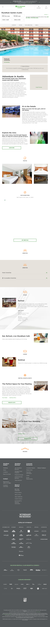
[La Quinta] (21, 531)
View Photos (40, 179)
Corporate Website (30, 468)
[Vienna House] (28, 543)
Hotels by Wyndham (25, 522)
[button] (10, 2)
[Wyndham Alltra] (28, 547)
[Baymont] (21, 547)
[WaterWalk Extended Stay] (6, 535)
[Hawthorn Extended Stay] (6, 531)
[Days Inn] (13, 531)
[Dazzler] (28, 539)
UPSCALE (36, 527)
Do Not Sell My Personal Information (18, 502)
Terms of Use (18, 494)
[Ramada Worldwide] (21, 551)
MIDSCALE (21, 527)
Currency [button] (45, 14)
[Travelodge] (13, 547)
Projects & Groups (19, 474)
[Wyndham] (36, 531)
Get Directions (25, 240)
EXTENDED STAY (6, 527)
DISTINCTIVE (44, 527)
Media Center (29, 470)
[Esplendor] (28, 535)
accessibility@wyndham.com (7, 614)
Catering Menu (12, 397)
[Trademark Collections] (36, 535)
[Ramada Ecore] (21, 555)
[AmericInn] (21, 543)
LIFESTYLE (29, 527)
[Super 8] (13, 535)
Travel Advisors (18, 480)
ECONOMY (13, 527)
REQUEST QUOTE (11, 402)
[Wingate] (21, 535)
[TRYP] (28, 531)
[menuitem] (3, 6)
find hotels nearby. (34, 17)
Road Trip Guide (7, 474)
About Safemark (18, 496)
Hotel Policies (39, 87)
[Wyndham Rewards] (25, 515)
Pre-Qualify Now (29, 3)
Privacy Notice (18, 492)
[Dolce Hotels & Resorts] (44, 535)
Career (27, 475)
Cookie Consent (18, 498)
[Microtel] (13, 539)
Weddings (5, 468)
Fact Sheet (4, 397)
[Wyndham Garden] (21, 539)
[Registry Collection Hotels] (44, 531)
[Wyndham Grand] (44, 539)
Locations (5, 472)
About (4, 470)
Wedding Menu (21, 433)
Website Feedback (41, 468)
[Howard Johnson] (13, 543)
